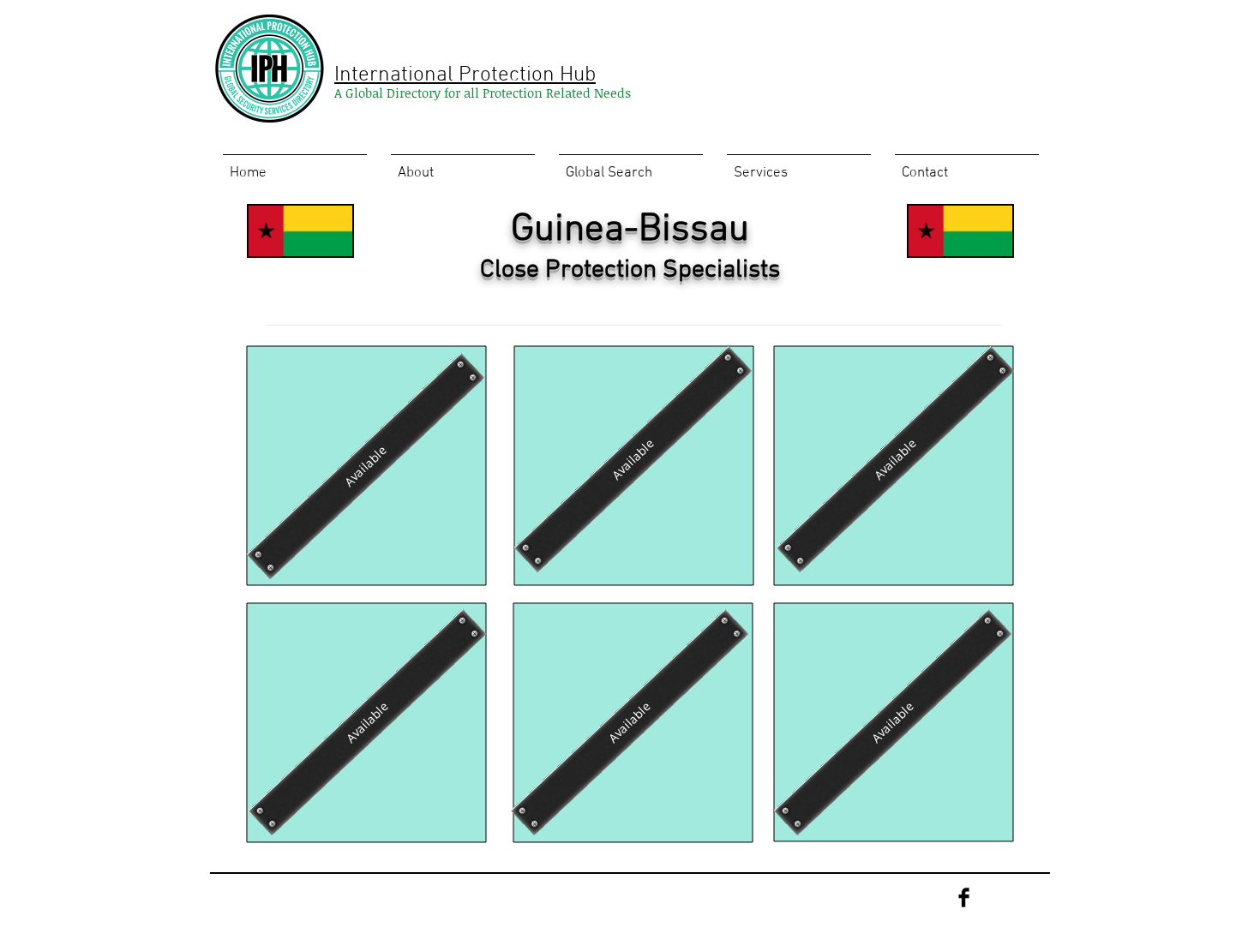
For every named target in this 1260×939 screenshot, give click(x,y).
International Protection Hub (465, 75)
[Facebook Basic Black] (964, 897)
